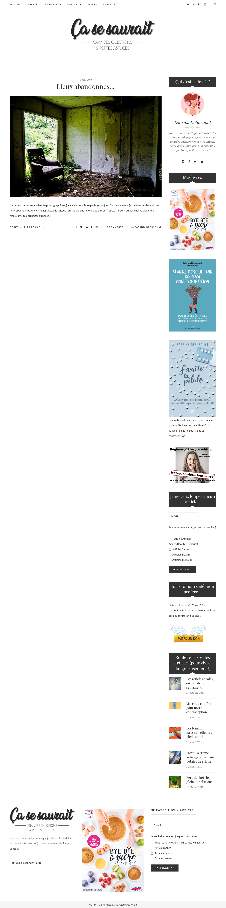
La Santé (32, 4)
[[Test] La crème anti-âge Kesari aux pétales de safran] (175, 757)
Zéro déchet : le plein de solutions (199, 779)
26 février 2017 (194, 787)
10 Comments (114, 227)
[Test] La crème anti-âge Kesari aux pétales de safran (200, 757)
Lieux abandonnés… (86, 86)
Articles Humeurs (182, 559)
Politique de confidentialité (25, 862)
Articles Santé (180, 549)
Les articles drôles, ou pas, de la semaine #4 (200, 683)
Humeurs (73, 4)
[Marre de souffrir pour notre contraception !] (175, 705)
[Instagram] (205, 4)
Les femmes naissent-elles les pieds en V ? (199, 732)
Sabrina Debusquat (148, 227)
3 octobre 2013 (194, 767)
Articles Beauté (181, 554)
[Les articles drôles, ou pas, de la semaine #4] (175, 683)
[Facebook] (193, 4)
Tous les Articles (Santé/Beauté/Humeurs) (183, 541)
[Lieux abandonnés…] (86, 146)
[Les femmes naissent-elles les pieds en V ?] (175, 733)
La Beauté (52, 4)
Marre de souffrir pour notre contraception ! (198, 707)
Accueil (15, 4)
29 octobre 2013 (195, 693)
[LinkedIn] (199, 4)
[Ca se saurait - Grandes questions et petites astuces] (113, 34)
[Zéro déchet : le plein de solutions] (175, 782)
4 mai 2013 (86, 80)
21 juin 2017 (193, 742)
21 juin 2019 (193, 717)
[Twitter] (188, 4)
